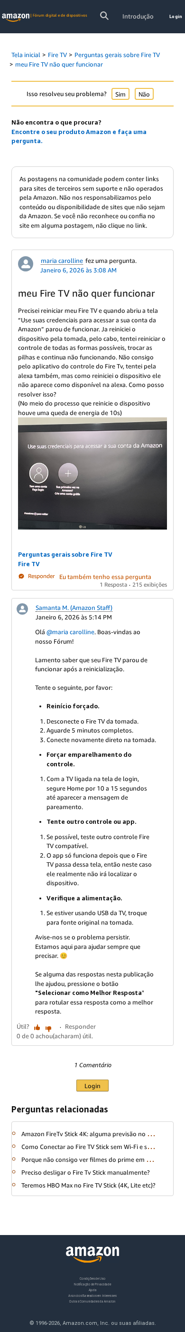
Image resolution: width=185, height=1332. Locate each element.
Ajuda (93, 1290)
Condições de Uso (92, 1278)
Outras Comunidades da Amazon (92, 1301)
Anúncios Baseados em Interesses (92, 1295)
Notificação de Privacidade (92, 1284)
